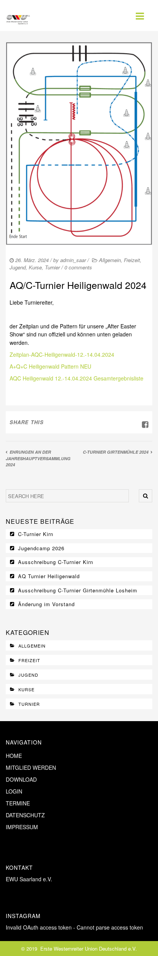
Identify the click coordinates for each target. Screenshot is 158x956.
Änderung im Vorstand (46, 604)
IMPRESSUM (22, 827)
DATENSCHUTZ (25, 815)
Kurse (35, 267)
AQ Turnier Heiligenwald (49, 576)
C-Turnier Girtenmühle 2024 (115, 452)
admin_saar (73, 260)
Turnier (52, 267)
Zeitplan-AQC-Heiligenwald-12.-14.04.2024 (62, 354)
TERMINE (18, 803)
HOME (14, 755)
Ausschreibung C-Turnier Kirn (55, 562)
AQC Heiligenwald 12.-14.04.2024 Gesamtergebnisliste (76, 378)
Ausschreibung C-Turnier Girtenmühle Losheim (77, 590)
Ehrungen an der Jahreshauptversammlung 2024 (38, 458)
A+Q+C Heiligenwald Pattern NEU (50, 366)
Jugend (18, 267)
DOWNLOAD (21, 779)
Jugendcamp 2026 (41, 548)
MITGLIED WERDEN (31, 767)
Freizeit (132, 260)
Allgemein (110, 260)
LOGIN (14, 791)
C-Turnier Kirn (35, 534)
